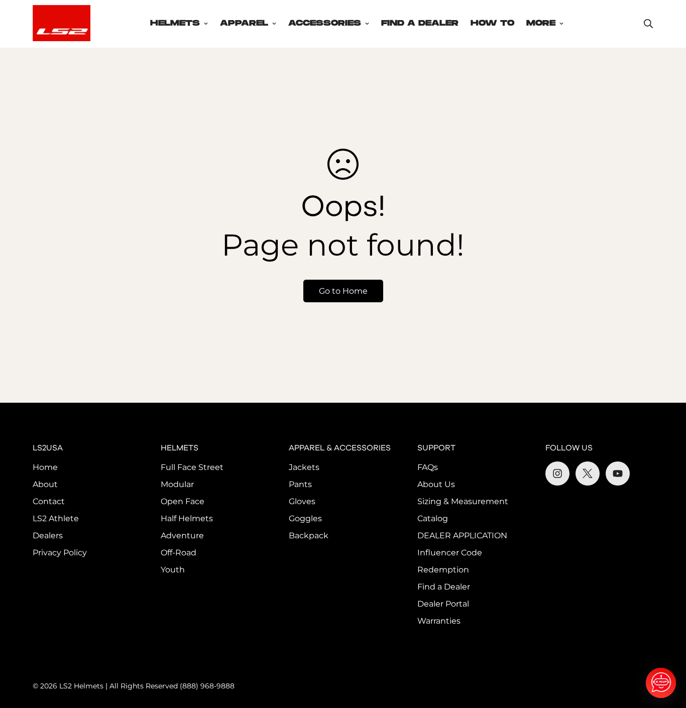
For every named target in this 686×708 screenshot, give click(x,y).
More (540, 23)
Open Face (182, 501)
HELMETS (175, 23)
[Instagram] (557, 473)
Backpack (308, 535)
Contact (49, 501)
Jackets (304, 467)
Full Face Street (192, 467)
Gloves (302, 501)
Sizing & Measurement (462, 501)
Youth (173, 569)
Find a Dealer (443, 587)
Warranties (439, 621)
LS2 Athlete (56, 518)
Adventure (182, 535)
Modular (177, 484)
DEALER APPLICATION (462, 535)
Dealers (48, 535)
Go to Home (343, 291)
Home (45, 467)
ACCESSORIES (324, 23)
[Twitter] (588, 473)
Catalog (432, 518)
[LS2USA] (61, 24)
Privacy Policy (60, 552)
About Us (436, 484)
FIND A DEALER (420, 23)
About (45, 484)
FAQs (427, 467)
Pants (300, 484)
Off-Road (178, 552)
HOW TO (492, 23)
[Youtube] (618, 473)
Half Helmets (187, 518)
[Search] (648, 24)
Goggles (305, 518)
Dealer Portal (443, 604)
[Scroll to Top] (666, 653)
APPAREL (244, 23)
